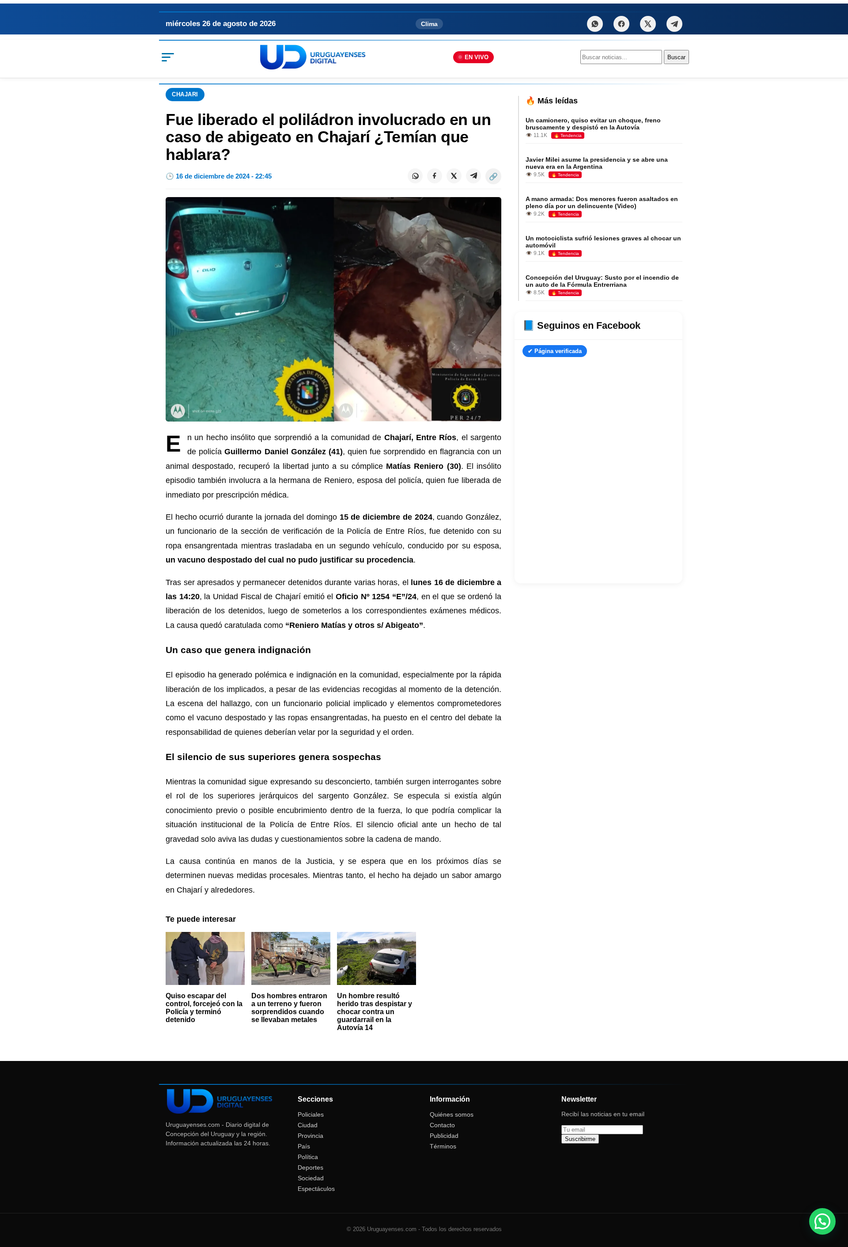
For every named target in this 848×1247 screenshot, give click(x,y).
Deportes (310, 1167)
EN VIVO (476, 57)
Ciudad (308, 1125)
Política (308, 1156)
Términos (443, 1146)
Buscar (676, 57)
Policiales (311, 1114)
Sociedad (311, 1178)
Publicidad (444, 1135)
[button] (822, 1221)
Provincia (310, 1135)
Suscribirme (580, 1139)
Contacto (442, 1125)
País (304, 1146)
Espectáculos (316, 1188)
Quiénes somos (451, 1114)
